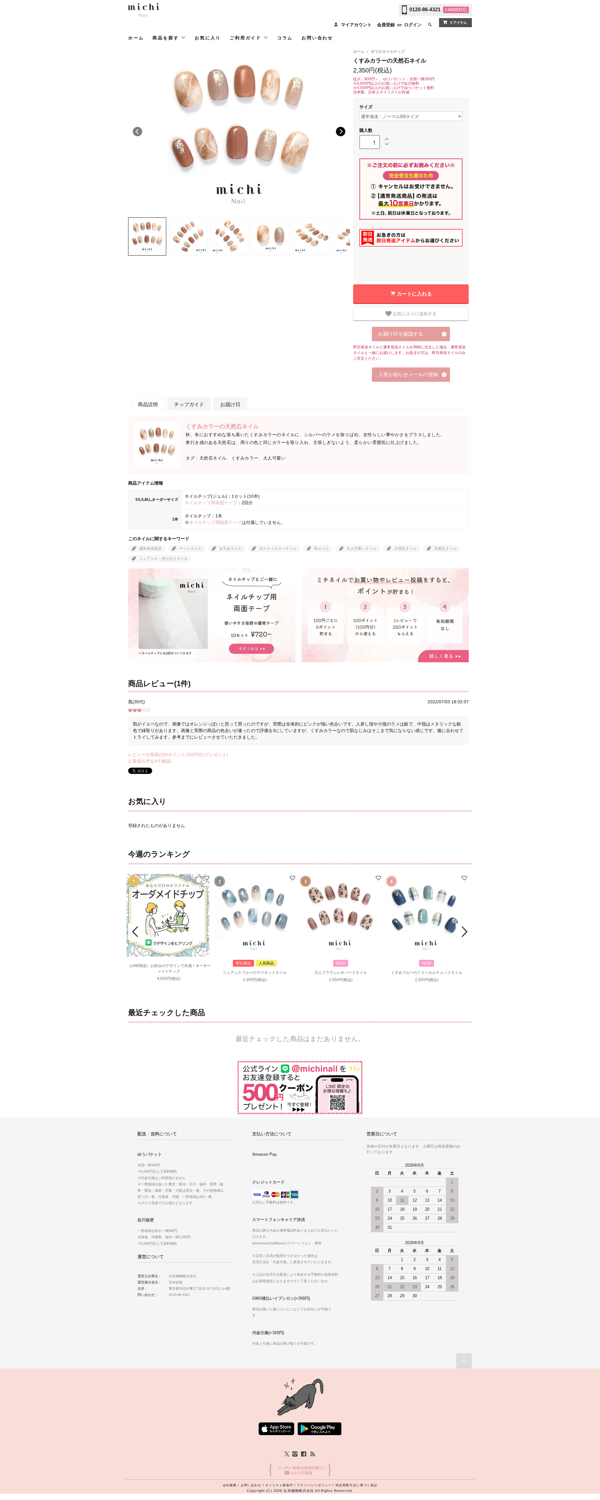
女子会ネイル (230, 549)
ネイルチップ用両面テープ (211, 502)
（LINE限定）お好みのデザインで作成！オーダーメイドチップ (169, 969)
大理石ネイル (405, 549)
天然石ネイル (445, 549)
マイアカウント (356, 24)
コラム (285, 37)
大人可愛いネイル (362, 549)
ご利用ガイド (246, 37)
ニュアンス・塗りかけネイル (163, 559)
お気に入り (208, 37)
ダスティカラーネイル (278, 549)
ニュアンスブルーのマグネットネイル (255, 972)
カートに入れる (414, 293)
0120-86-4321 (425, 9)
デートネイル (190, 549)
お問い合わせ (317, 37)
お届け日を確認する (400, 333)
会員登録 (386, 24)
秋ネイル (321, 549)
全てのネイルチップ (388, 51)
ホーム (136, 37)
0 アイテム (458, 22)
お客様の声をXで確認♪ (150, 761)
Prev (136, 931)
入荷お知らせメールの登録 (408, 374)
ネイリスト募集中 (279, 1485)
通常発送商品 (150, 549)
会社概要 (230, 1485)
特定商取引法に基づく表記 (356, 1485)
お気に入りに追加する (414, 313)
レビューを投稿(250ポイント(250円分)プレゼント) (178, 754)
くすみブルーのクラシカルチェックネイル (426, 972)
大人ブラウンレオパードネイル (340, 972)
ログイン (413, 24)
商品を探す (166, 37)
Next (340, 131)
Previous (137, 131)
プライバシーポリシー (314, 1485)
